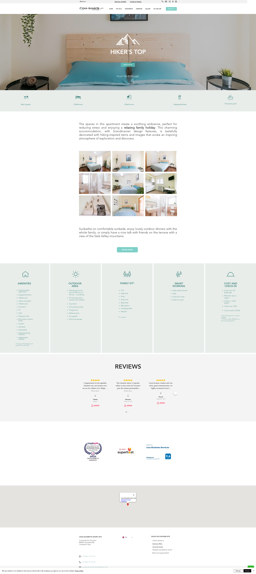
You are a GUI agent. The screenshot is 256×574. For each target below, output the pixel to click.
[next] (173, 184)
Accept (247, 571)
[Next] (245, 52)
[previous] (82, 184)
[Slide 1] (128, 85)
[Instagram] (176, 2)
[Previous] (11, 52)
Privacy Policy (79, 571)
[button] (128, 8)
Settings (238, 571)
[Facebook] (173, 2)
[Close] (253, 570)
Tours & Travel (157, 547)
